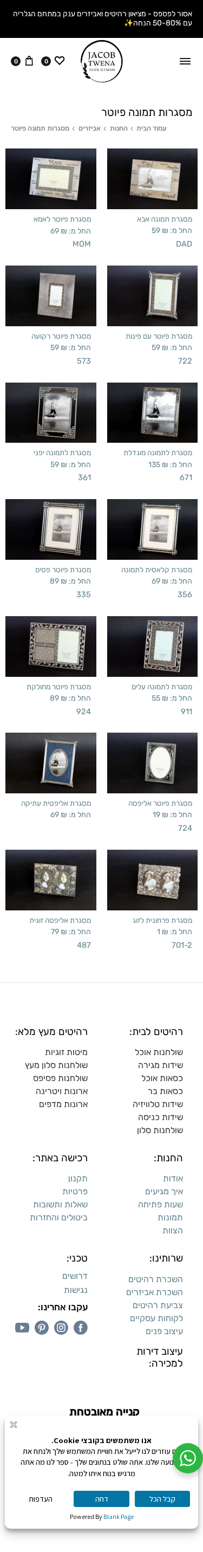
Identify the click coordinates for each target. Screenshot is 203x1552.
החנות (119, 128)
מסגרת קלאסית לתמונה (156, 569)
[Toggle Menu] (185, 61)
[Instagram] (61, 1328)
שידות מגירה (160, 1065)
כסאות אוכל (162, 1078)
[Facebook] (80, 1328)
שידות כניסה (160, 1117)
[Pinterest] (41, 1328)
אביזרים (89, 128)
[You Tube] (22, 1328)
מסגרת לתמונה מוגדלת (157, 452)
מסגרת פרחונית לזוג (162, 920)
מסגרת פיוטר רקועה (61, 336)
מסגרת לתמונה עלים (162, 686)
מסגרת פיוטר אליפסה (160, 803)
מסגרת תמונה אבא (164, 219)
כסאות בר (165, 1091)
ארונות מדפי (66, 1104)
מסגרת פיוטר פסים (63, 569)
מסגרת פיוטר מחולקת (59, 686)
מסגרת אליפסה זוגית (60, 920)
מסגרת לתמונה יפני (62, 452)
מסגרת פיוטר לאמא (62, 219)
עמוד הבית (151, 128)
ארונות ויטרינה (62, 1091)
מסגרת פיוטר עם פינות (159, 336)
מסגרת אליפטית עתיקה (56, 803)
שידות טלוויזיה (158, 1104)
